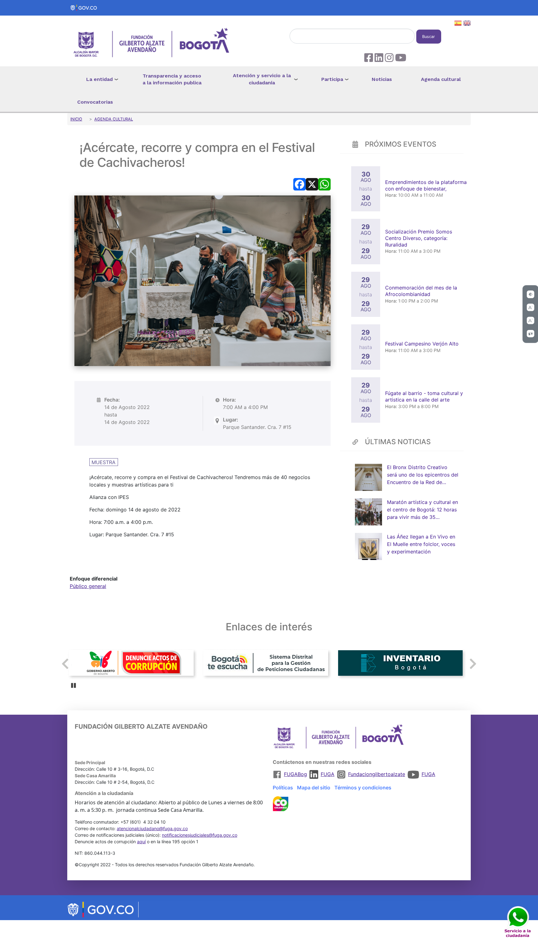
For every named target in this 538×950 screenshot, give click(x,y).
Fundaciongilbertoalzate (376, 774)
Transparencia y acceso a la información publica (172, 79)
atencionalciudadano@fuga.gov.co (152, 828)
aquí (141, 841)
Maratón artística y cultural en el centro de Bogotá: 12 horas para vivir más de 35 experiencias (422, 510)
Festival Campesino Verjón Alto (422, 344)
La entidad (99, 79)
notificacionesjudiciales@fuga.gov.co (199, 835)
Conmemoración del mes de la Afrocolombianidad (421, 291)
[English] (467, 24)
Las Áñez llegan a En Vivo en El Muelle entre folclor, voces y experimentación (421, 544)
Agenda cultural (441, 79)
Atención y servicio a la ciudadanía (262, 79)
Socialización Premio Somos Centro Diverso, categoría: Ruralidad (418, 238)
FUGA (327, 774)
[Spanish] (458, 24)
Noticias (382, 79)
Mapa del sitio (313, 787)
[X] (312, 184)
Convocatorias (95, 102)
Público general (88, 586)
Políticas (283, 787)
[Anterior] (65, 664)
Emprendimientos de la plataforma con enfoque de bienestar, (426, 185)
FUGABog (295, 774)
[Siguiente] (473, 664)
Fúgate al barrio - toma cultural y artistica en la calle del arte (424, 396)
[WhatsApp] (324, 184)
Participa (332, 79)
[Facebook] (299, 184)
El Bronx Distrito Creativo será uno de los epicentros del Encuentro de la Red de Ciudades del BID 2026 (422, 475)
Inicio (76, 119)
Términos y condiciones (362, 787)
